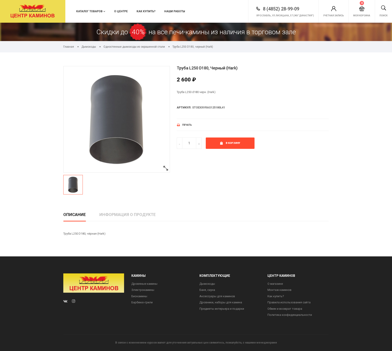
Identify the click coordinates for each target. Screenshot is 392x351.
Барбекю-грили (142, 302)
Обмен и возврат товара (284, 308)
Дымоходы (207, 283)
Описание (74, 214)
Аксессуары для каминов (217, 296)
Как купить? (146, 11)
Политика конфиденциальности (289, 315)
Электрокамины (142, 290)
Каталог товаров (89, 11)
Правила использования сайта (289, 302)
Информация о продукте (127, 214)
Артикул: (184, 107)
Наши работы (174, 11)
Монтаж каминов (279, 290)
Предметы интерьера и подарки (221, 308)
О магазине (275, 283)
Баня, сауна (207, 290)
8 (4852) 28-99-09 (280, 9)
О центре (121, 11)
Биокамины (139, 296)
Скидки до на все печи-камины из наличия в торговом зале (196, 32)
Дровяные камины (144, 283)
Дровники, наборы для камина (220, 302)
